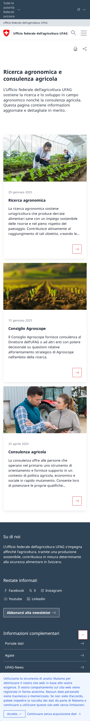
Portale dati (14, 643)
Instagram (53, 590)
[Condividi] (84, 48)
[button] (82, 634)
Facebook (16, 590)
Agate (9, 655)
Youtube (15, 599)
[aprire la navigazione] (83, 33)
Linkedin (38, 599)
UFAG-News (14, 667)
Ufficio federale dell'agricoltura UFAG (40, 33)
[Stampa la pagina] (75, 48)
